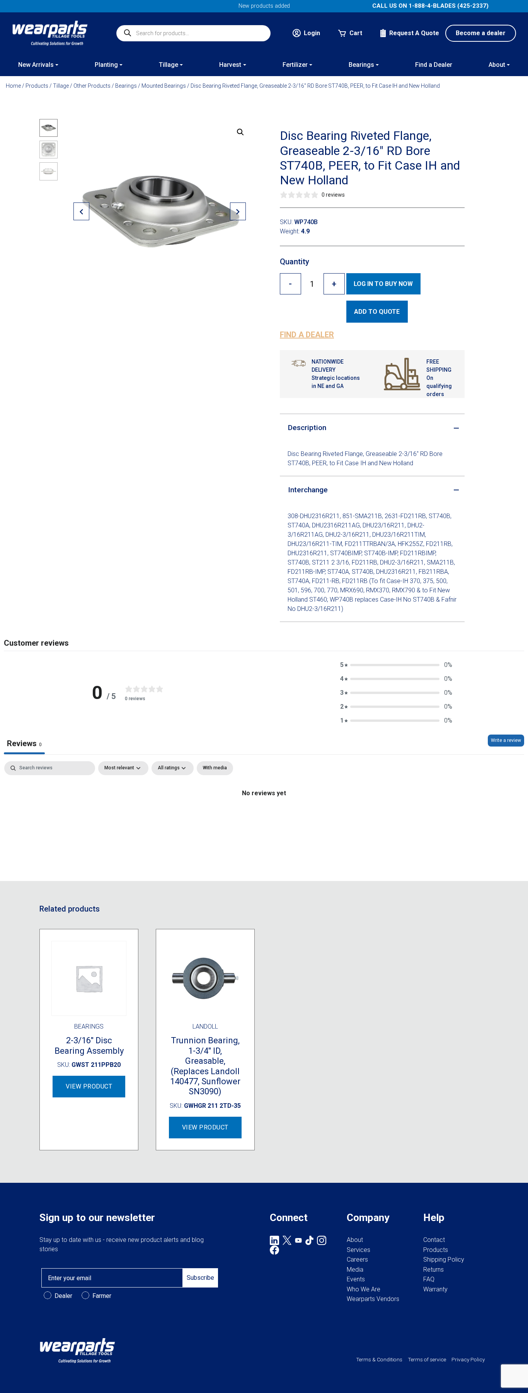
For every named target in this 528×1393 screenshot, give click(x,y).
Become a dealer (481, 33)
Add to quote (377, 311)
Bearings (126, 86)
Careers (357, 1259)
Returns (433, 1269)
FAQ (428, 1279)
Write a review (506, 740)
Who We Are (363, 1289)
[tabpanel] (264, 819)
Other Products (92, 86)
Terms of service (427, 1359)
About (355, 1239)
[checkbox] (215, 768)
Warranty (435, 1289)
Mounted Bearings (163, 86)
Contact (434, 1239)
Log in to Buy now (383, 283)
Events (356, 1279)
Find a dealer (307, 334)
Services (358, 1250)
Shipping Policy (443, 1259)
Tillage (61, 86)
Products (37, 86)
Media (355, 1269)
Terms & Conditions (379, 1359)
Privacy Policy (468, 1359)
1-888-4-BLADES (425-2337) (449, 5)
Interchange (308, 489)
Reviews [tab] (24, 743)
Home (13, 86)
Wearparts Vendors (373, 1299)
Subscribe (200, 1277)
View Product (89, 1086)
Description (307, 427)
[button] (240, 132)
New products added (264, 6)
